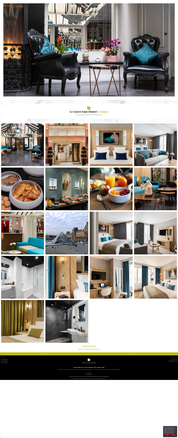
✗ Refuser (173, 434)
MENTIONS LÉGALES (89, 369)
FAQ (93, 369)
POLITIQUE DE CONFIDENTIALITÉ (82, 369)
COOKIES (110, 369)
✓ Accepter (167, 434)
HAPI (112, 369)
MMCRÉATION (118, 369)
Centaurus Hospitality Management (103, 376)
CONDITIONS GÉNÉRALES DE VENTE (73, 369)
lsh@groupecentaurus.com (173, 360)
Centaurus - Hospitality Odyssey (89, 376)
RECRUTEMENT (96, 369)
